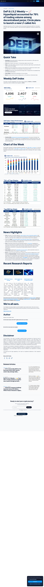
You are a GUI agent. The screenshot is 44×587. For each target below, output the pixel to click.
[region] (35, 581)
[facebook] (4, 358)
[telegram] (9, 358)
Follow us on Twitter (22, 330)
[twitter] (7, 358)
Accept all (35, 581)
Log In (34, 1)
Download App (22, 413)
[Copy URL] (12, 358)
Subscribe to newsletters (22, 323)
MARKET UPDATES (11, 8)
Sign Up (38, 1)
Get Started (29, 407)
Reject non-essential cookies (35, 583)
